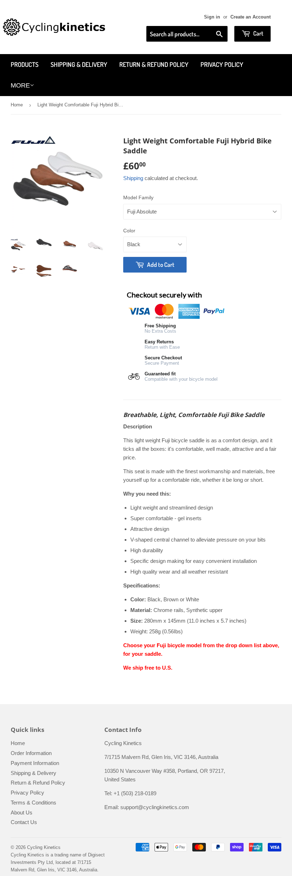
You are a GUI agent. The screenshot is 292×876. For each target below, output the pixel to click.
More (20, 85)
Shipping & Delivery (79, 64)
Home (17, 104)
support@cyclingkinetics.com (154, 807)
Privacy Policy (221, 64)
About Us (21, 812)
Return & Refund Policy (153, 64)
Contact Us (24, 822)
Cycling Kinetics (44, 847)
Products (24, 64)
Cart (258, 33)
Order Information (31, 753)
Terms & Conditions (33, 803)
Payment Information (35, 763)
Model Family (138, 197)
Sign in (212, 17)
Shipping (133, 178)
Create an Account (250, 17)
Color (129, 230)
